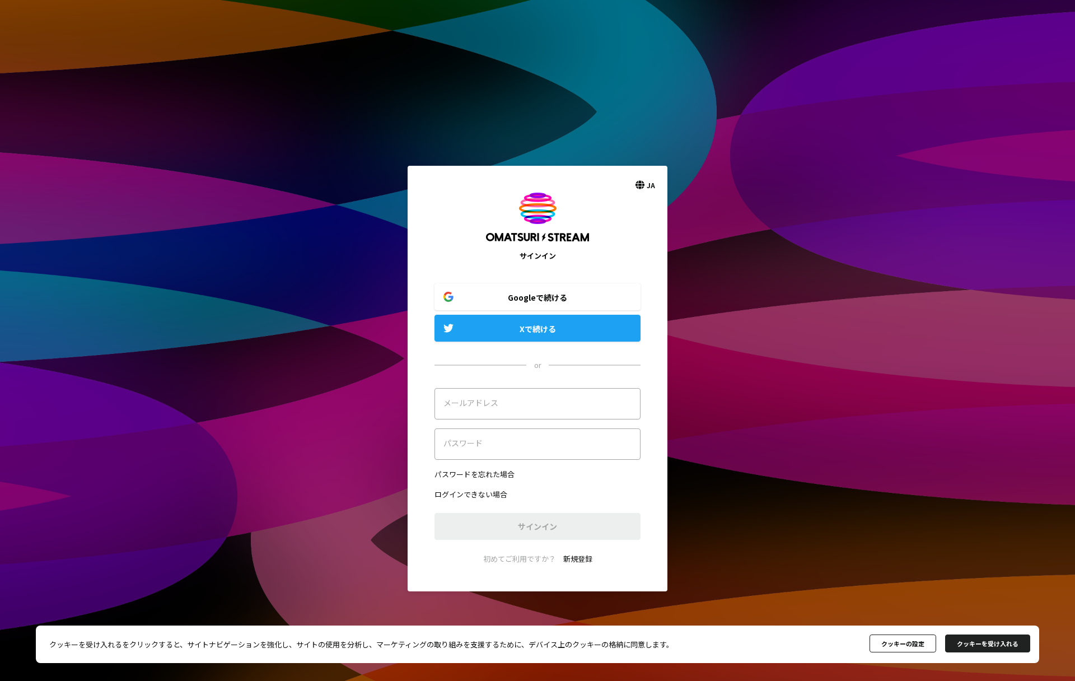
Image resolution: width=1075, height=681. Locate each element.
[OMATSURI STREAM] (537, 245)
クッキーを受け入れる (987, 643)
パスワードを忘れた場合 (474, 474)
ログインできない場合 (470, 494)
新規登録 (577, 558)
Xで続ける (538, 328)
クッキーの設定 (902, 643)
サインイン (537, 526)
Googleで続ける (537, 297)
